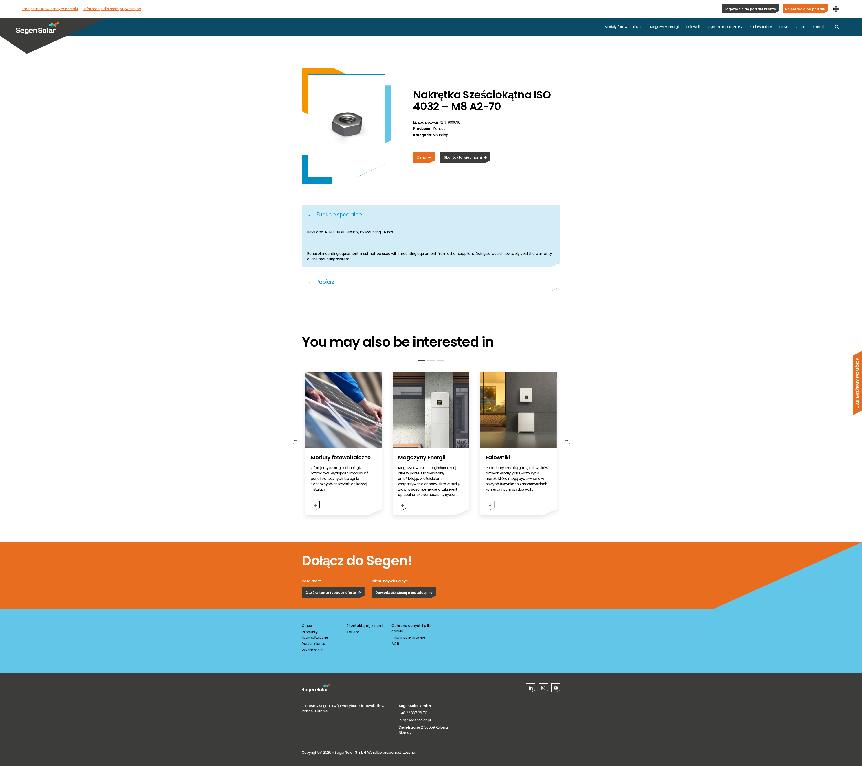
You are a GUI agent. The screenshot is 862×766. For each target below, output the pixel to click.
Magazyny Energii (664, 26)
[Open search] (836, 27)
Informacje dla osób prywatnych (112, 8)
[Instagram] (543, 687)
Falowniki (693, 26)
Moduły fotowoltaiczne (624, 26)
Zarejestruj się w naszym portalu (50, 8)
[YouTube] (555, 687)
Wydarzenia (312, 650)
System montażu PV (725, 26)
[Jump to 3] (440, 360)
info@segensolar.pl (415, 720)
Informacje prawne (408, 637)
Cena (421, 157)
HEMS (783, 26)
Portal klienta (313, 643)
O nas (800, 26)
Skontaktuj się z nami (463, 157)
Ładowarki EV (761, 26)
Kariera (353, 632)
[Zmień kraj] (835, 8)
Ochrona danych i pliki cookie (411, 628)
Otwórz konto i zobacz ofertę (330, 592)
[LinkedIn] (530, 687)
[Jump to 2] (431, 360)
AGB (395, 643)
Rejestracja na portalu (805, 9)
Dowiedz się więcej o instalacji (401, 592)
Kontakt (819, 26)
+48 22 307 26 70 (413, 713)
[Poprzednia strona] (295, 440)
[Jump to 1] (421, 360)
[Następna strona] (566, 440)
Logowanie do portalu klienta (750, 9)
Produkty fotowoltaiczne (315, 634)
